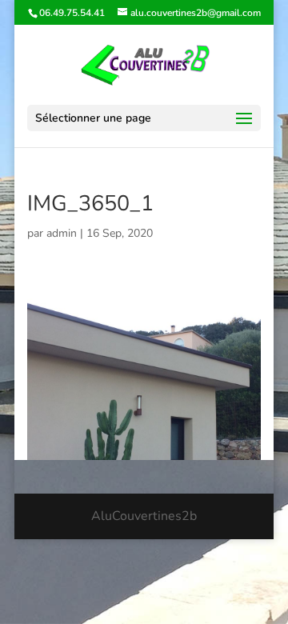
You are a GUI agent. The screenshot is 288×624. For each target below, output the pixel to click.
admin (61, 233)
